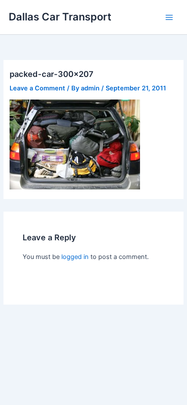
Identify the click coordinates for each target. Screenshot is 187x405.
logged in (75, 257)
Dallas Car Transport (60, 16)
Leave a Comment (37, 88)
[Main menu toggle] (169, 17)
